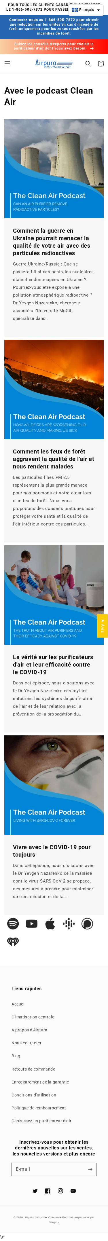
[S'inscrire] (90, 1169)
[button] (7, 63)
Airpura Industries (36, 1217)
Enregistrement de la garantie (40, 1082)
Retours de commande (33, 1069)
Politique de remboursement (39, 1108)
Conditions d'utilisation (34, 1095)
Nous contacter (26, 1043)
